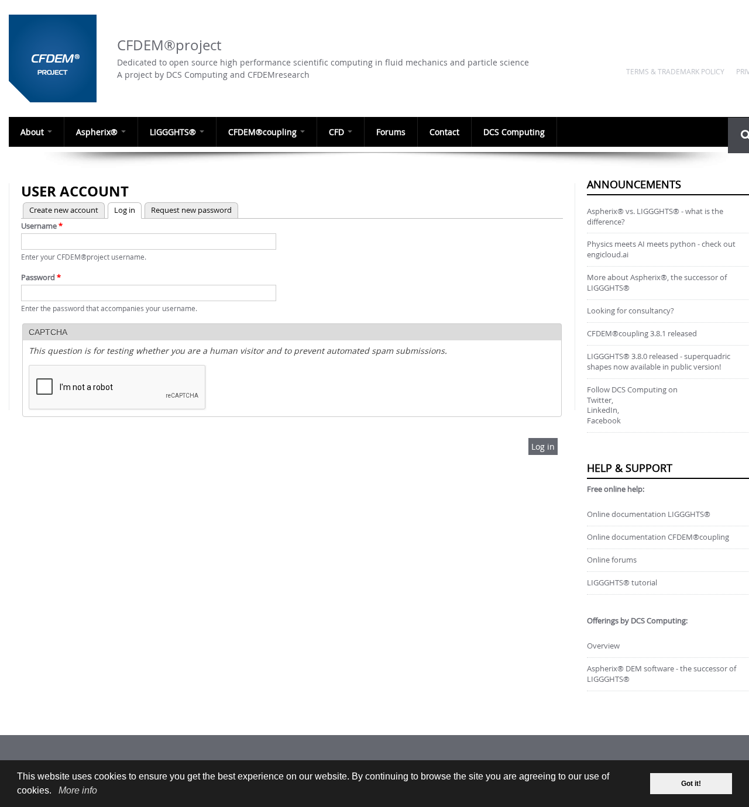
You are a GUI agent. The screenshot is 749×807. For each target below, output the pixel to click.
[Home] (57, 58)
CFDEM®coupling (263, 131)
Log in (121, 210)
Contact (444, 131)
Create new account (63, 210)
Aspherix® (98, 131)
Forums (391, 131)
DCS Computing (514, 131)
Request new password (191, 210)
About (33, 131)
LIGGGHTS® (174, 131)
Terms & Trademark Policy (675, 71)
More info (78, 790)
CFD (337, 131)
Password (41, 277)
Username (42, 225)
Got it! (691, 784)
